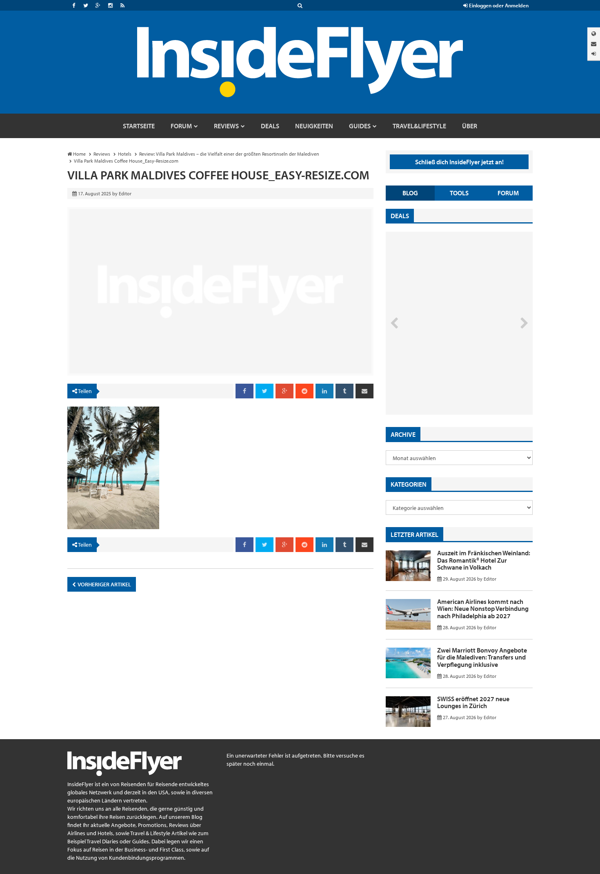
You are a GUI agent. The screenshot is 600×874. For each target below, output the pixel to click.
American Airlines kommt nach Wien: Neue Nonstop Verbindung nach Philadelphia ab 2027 (483, 608)
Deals (400, 216)
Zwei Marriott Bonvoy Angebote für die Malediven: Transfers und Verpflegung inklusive (482, 657)
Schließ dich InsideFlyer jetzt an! (459, 162)
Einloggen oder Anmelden (498, 5)
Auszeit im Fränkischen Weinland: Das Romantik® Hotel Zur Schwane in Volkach (483, 560)
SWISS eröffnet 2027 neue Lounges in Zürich (473, 702)
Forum (508, 193)
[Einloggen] (594, 54)
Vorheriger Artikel (104, 584)
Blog (410, 193)
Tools (459, 193)
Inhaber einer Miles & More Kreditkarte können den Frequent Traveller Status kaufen (444, 380)
